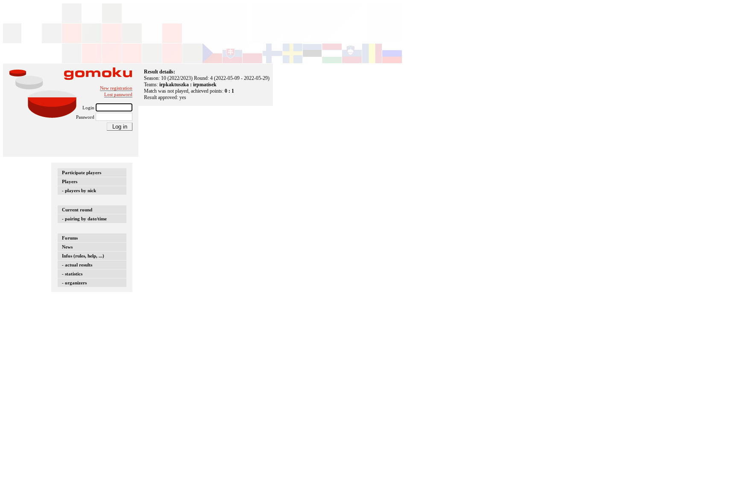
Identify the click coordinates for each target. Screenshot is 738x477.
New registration (116, 88)
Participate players (81, 172)
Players (69, 181)
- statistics (72, 273)
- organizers (74, 282)
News (67, 246)
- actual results (77, 264)
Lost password (118, 94)
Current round (77, 209)
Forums (70, 237)
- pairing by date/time (84, 218)
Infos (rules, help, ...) (83, 255)
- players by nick (79, 190)
